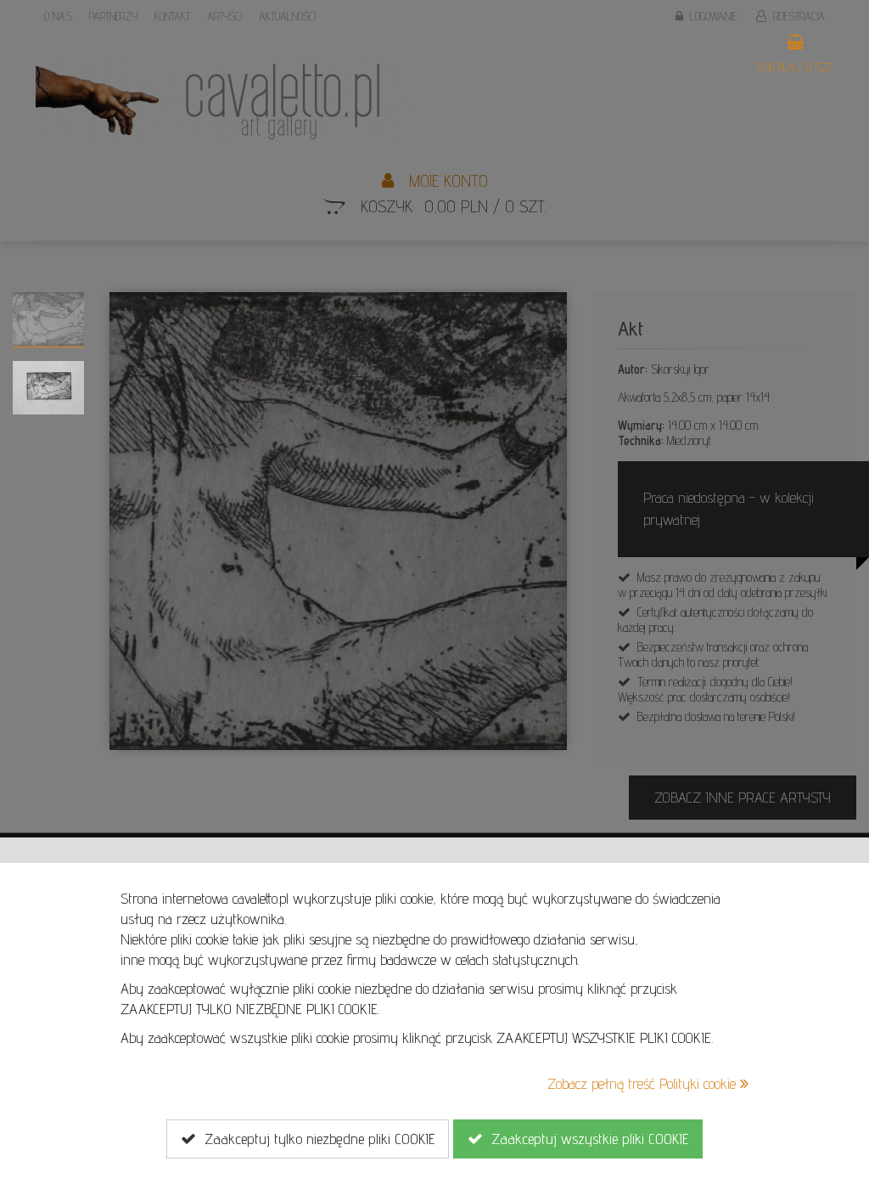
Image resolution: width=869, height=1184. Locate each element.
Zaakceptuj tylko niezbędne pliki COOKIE (315, 1138)
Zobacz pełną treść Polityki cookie (643, 1083)
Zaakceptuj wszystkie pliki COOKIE (585, 1138)
